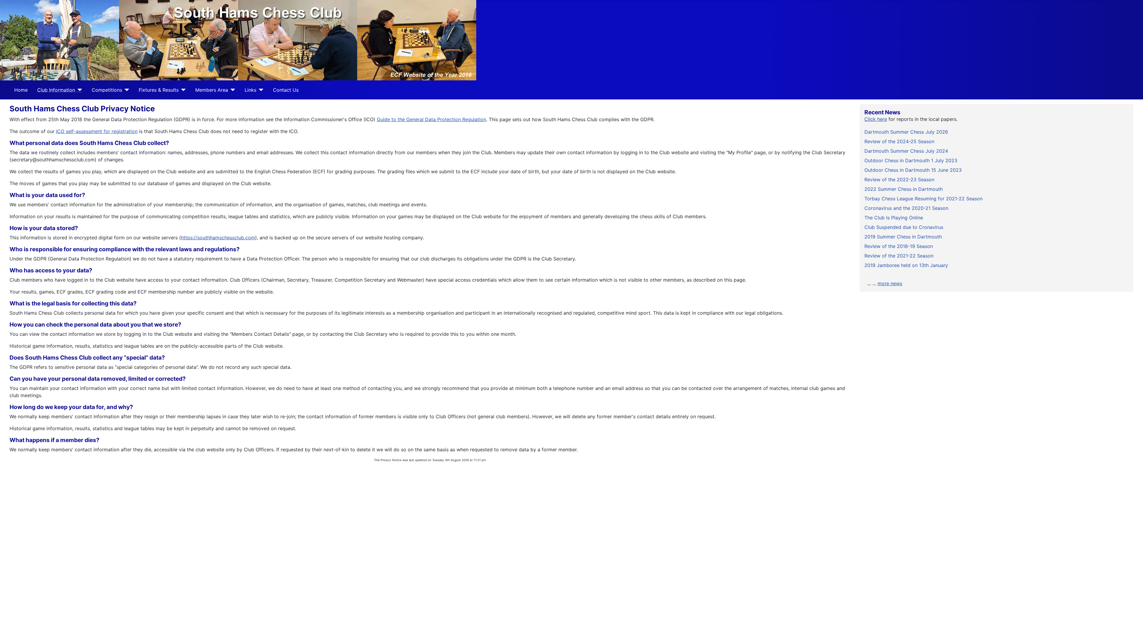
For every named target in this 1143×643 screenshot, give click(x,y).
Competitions (107, 90)
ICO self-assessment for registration (97, 131)
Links (250, 90)
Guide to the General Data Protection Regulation (431, 119)
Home (21, 90)
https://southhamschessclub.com (218, 238)
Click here (875, 119)
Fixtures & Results (159, 90)
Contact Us (286, 90)
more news (889, 283)
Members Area (211, 90)
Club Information (56, 90)
